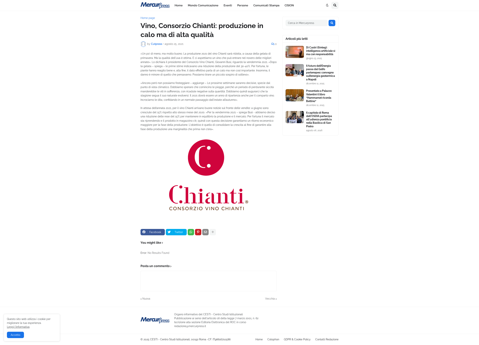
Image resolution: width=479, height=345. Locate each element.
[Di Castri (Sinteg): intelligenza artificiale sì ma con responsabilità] (295, 52)
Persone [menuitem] (242, 5)
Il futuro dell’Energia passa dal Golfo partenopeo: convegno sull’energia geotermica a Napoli (320, 72)
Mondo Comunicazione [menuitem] (203, 5)
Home (259, 339)
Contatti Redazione (326, 339)
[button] (327, 5)
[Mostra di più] (213, 232)
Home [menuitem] (179, 5)
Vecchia (270, 298)
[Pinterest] (198, 232)
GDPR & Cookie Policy (297, 339)
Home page (148, 18)
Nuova (146, 298)
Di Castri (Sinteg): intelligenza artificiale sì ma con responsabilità (320, 51)
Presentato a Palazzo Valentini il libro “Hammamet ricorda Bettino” (319, 96)
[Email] (205, 232)
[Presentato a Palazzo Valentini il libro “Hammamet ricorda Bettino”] (295, 95)
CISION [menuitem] (289, 5)
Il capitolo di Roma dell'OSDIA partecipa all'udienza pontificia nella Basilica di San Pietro (319, 119)
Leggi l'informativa (18, 326)
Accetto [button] (15, 334)
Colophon (273, 339)
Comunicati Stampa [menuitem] (266, 5)
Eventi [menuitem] (228, 5)
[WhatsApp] (191, 232)
